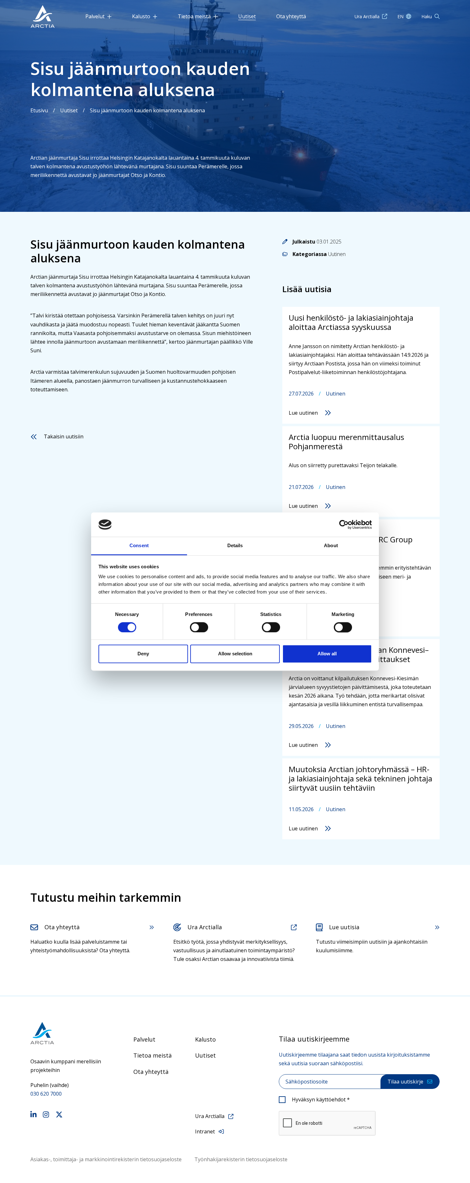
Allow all (327, 654)
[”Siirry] (42, 16)
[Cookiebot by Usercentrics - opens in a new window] (344, 524)
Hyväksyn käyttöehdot (321, 1099)
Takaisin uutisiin (63, 436)
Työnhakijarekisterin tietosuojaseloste (240, 1159)
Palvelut (95, 16)
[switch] (199, 627)
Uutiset (247, 16)
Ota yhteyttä (291, 16)
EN (400, 16)
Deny (143, 654)
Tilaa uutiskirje (405, 1081)
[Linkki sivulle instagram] (46, 1115)
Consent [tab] (139, 545)
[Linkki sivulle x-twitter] (59, 1115)
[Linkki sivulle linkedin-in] (33, 1115)
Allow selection (235, 654)
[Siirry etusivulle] (65, 1033)
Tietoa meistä (194, 16)
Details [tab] (235, 545)
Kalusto (141, 16)
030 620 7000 (46, 1093)
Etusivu (39, 110)
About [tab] (331, 545)
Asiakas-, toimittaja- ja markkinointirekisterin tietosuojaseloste (106, 1159)
